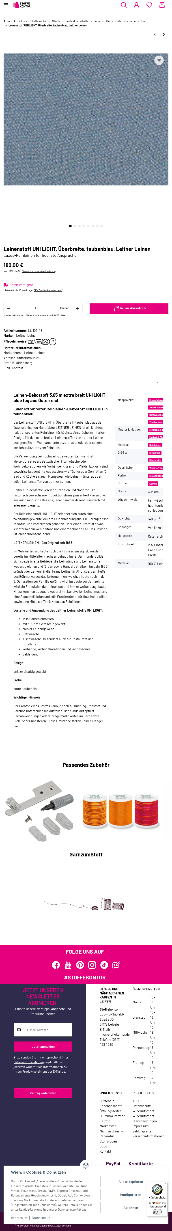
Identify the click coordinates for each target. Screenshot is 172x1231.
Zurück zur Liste (17, 21)
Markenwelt (108, 1126)
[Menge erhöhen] (77, 308)
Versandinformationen (148, 1136)
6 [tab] (92, 226)
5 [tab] (88, 226)
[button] (123, 5)
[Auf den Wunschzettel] (159, 60)
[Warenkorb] (162, 5)
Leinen (153, 483)
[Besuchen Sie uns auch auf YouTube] (68, 965)
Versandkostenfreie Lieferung (39, 271)
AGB (136, 1101)
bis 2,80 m (154, 452)
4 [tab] (83, 226)
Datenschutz (41, 1218)
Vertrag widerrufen (43, 1093)
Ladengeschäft (111, 1106)
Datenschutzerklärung (29, 1062)
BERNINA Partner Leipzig (112, 1118)
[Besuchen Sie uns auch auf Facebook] (56, 965)
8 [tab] (101, 226)
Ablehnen (130, 1207)
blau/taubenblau (158, 475)
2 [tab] (74, 226)
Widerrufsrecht (143, 1111)
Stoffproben (108, 1141)
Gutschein (107, 1101)
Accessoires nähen (160, 407)
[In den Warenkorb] (7, 49)
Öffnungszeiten (111, 1111)
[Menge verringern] (9, 308)
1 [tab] (70, 226)
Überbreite (155, 460)
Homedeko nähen (158, 400)
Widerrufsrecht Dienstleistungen (145, 1118)
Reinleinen (155, 445)
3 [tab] (79, 226)
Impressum (19, 1218)
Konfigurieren (130, 1195)
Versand (66, 1225)
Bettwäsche (156, 414)
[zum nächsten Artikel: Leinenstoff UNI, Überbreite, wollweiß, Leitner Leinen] (163, 34)
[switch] (157, 1211)
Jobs (103, 1146)
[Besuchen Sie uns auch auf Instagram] (92, 965)
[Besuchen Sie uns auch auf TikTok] (104, 965)
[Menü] (165, 1184)
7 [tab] (97, 226)
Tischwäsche (156, 421)
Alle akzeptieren (130, 1182)
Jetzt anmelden (43, 1046)
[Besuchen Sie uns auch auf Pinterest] (80, 965)
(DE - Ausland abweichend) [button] (48, 290)
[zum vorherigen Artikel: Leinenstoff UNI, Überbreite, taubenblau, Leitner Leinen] (154, 34)
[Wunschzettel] (149, 5)
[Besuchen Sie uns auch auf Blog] (116, 965)
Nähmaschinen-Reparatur (111, 1133)
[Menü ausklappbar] (6, 3)
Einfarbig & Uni (157, 429)
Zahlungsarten (143, 1131)
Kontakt (17, 368)
